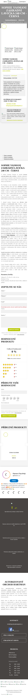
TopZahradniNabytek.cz (11, 20)
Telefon (3, 308)
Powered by (4, 694)
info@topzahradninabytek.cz (14, 105)
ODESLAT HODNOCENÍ (8, 415)
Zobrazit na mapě (13, 661)
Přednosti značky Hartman (15, 120)
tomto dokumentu (20, 334)
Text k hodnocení (5, 402)
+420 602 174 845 (11, 104)
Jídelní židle (21, 20)
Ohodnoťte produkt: (5, 395)
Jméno (2, 389)
